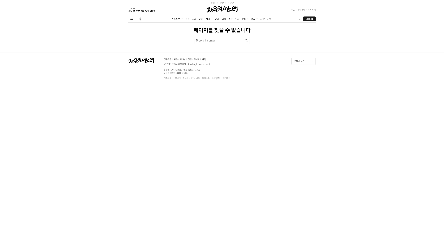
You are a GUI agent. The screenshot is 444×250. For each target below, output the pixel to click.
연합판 (231, 2)
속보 (292, 9)
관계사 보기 (299, 61)
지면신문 (300, 9)
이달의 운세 (311, 9)
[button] (246, 40)
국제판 (213, 2)
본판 (222, 2)
